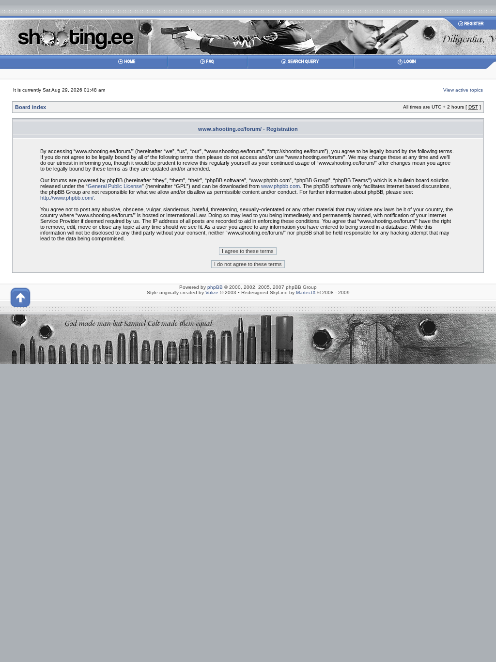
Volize (211, 292)
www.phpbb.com (280, 186)
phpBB (215, 287)
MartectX (306, 292)
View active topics (463, 90)
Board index (30, 107)
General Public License (115, 186)
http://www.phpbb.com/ (66, 198)
